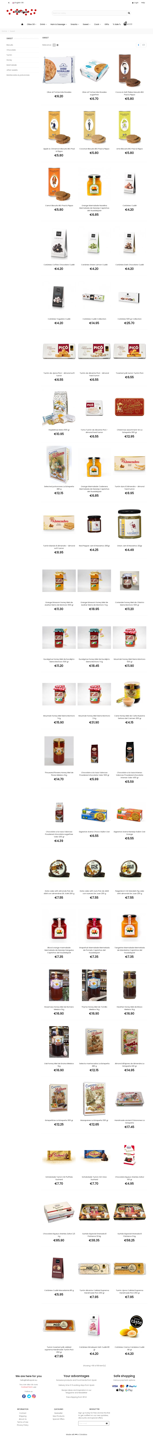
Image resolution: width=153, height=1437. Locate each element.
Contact (22, 1413)
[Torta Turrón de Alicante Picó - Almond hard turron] (94, 408)
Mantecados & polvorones (18, 75)
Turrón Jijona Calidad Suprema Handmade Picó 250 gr (129, 1291)
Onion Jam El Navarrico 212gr (129, 545)
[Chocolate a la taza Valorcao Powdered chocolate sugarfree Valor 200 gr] (59, 810)
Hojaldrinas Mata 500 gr (59, 430)
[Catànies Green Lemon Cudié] (94, 243)
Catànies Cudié (130, 205)
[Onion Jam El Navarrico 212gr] (129, 524)
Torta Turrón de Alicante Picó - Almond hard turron (94, 431)
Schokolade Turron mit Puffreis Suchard (59, 1178)
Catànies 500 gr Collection (130, 319)
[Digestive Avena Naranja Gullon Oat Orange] (129, 810)
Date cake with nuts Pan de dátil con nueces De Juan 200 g (94, 892)
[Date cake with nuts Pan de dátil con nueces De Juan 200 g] (94, 869)
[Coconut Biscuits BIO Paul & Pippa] (94, 127)
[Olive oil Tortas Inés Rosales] (59, 70)
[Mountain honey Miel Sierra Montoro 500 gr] (129, 637)
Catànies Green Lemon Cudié (94, 264)
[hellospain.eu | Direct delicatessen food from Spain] (21, 13)
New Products (58, 1416)
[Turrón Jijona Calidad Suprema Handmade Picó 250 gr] (129, 1269)
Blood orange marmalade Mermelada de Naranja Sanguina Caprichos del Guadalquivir (59, 950)
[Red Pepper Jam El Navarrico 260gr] (94, 524)
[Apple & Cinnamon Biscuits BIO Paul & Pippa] (59, 127)
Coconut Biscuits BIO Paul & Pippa (94, 148)
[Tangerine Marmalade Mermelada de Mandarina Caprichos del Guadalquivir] (129, 926)
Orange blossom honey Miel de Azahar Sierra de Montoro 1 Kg (94, 603)
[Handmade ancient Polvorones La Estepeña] (129, 1099)
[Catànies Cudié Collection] (94, 297)
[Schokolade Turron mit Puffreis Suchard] (59, 1155)
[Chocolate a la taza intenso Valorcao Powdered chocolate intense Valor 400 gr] (129, 751)
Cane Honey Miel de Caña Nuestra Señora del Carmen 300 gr (129, 717)
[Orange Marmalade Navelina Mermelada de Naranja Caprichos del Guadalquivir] (94, 184)
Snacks (74, 24)
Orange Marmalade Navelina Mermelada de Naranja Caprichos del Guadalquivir (94, 208)
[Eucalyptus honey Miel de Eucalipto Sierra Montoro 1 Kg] (94, 637)
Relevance (46, 45)
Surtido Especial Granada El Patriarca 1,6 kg (94, 1234)
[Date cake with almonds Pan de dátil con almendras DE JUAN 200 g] (59, 869)
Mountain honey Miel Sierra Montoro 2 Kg (94, 717)
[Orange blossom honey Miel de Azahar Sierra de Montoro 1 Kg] (94, 581)
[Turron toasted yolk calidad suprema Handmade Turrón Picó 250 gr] (59, 1325)
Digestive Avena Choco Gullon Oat (94, 831)
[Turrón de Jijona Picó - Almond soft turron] (59, 351)
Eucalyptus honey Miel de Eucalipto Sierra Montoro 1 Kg (94, 660)
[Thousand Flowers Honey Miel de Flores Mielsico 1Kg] (59, 751)
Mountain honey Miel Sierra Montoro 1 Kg (59, 717)
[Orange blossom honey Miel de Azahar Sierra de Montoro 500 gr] (59, 581)
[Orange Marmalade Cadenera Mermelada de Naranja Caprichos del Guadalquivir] (94, 465)
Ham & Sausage (57, 24)
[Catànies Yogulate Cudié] (59, 297)
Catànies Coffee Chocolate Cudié (59, 264)
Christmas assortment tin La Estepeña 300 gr (129, 431)
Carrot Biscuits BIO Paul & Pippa (59, 205)
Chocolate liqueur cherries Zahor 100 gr (129, 1178)
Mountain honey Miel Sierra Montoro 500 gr (129, 660)
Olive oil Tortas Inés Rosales (59, 92)
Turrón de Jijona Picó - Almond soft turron (59, 374)
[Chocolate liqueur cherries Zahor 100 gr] (129, 1155)
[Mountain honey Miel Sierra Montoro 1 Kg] (59, 694)
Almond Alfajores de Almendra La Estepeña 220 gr (129, 1064)
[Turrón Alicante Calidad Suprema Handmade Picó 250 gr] (94, 1269)
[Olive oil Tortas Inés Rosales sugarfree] (94, 70)
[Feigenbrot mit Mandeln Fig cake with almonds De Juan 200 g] (129, 869)
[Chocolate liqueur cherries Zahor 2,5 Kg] (59, 1212)
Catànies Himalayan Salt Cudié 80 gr (94, 1348)
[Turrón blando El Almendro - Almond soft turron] (59, 524)
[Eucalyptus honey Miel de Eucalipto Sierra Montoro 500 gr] (59, 637)
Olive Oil (31, 24)
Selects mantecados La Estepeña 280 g (94, 1064)
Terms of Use (22, 1422)
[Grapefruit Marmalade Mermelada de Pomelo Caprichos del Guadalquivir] (94, 926)
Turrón (9, 55)
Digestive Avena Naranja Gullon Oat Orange (129, 832)
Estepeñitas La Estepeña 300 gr (59, 1120)
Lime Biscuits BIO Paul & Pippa (130, 148)
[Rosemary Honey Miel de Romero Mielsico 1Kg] (59, 985)
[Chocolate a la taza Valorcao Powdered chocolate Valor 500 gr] (94, 751)
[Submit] (107, 1423)
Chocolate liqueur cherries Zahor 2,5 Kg (59, 1234)
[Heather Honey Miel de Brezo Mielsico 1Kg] (129, 985)
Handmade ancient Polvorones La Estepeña (130, 1121)
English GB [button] (19, 2)
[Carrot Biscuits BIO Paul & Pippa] (59, 184)
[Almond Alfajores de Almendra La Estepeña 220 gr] (129, 1042)
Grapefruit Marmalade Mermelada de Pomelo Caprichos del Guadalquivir (94, 950)
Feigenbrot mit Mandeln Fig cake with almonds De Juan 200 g (129, 892)
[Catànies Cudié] (129, 184)
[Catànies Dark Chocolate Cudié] (129, 243)
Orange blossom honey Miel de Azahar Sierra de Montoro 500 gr (59, 603)
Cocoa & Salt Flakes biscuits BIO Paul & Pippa (129, 93)
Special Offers (58, 1419)
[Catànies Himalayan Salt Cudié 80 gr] (94, 1325)
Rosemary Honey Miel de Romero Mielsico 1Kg (59, 1008)
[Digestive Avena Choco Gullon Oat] (94, 810)
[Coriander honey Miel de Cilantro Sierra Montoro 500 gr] (129, 581)
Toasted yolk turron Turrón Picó (129, 373)
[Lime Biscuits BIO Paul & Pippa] (129, 127)
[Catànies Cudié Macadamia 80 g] (59, 1269)
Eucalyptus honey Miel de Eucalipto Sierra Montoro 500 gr (59, 660)
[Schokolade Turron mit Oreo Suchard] (94, 1155)
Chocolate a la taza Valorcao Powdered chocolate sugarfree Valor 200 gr (59, 834)
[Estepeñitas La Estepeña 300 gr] (59, 1099)
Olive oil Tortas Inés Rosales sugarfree (94, 93)
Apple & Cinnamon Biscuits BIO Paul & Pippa (59, 149)
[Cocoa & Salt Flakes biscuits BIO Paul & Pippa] (129, 70)
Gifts (107, 24)
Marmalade (12, 65)
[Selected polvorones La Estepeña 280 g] (59, 465)
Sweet (86, 24)
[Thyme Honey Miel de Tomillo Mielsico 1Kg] (94, 985)
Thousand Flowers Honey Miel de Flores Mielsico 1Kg (59, 773)
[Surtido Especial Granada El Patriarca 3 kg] (129, 1212)
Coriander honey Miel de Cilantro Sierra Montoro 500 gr (129, 603)
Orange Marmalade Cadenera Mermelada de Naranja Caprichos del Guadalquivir (94, 489)
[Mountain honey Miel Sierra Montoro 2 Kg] (94, 694)
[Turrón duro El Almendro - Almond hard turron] (129, 465)
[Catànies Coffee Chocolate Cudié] (59, 243)
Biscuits (10, 45)
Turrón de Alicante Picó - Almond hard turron (94, 374)
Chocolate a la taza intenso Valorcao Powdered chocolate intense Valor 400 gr (129, 775)
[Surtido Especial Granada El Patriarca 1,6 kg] (94, 1212)
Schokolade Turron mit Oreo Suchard (94, 1178)
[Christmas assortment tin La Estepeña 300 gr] (129, 408)
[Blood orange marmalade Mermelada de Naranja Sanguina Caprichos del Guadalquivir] (59, 926)
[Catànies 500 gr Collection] (129, 297)
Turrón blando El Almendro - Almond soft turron (59, 546)
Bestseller (59, 1413)
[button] (143, 2)
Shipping (22, 1416)
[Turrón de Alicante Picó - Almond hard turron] (94, 351)
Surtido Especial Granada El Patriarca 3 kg (130, 1234)
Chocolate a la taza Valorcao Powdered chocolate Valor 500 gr (94, 773)
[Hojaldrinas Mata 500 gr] (59, 408)
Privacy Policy (22, 1425)
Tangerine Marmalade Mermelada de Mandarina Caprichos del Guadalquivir (130, 950)
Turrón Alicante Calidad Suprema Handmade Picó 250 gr (94, 1291)
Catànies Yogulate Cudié (59, 319)
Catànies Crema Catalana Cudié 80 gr (129, 1348)
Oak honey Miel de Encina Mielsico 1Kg (59, 1064)
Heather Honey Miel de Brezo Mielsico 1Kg (129, 1008)
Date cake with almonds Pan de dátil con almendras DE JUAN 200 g (59, 892)
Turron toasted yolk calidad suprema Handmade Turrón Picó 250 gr (59, 1349)
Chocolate (11, 50)
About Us (23, 1419)
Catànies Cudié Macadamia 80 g (59, 1290)
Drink (42, 24)
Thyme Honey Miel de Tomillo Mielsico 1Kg (94, 1008)
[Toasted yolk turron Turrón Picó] (129, 351)
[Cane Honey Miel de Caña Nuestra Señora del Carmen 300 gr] (129, 694)
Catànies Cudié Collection (94, 319)
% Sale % (117, 24)
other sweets (12, 70)
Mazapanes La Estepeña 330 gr (94, 1120)
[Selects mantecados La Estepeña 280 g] (94, 1042)
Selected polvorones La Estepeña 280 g (59, 487)
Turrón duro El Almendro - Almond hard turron (129, 487)
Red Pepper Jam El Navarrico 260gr (94, 545)
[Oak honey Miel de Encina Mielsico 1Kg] (59, 1042)
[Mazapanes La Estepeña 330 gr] (94, 1099)
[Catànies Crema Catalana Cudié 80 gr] (129, 1325)
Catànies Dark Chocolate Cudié (129, 264)
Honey (9, 60)
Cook (96, 24)
